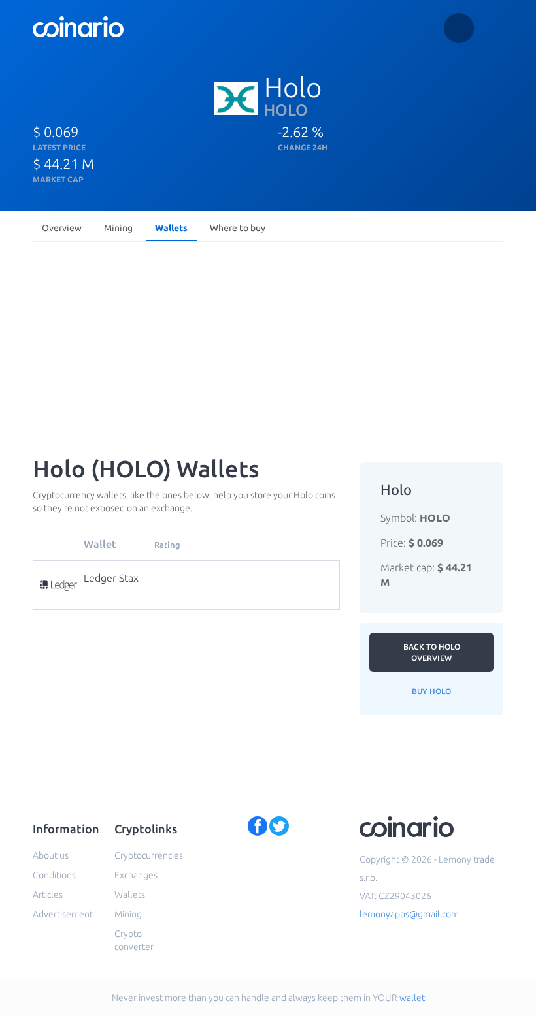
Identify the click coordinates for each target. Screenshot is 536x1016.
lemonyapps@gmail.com (409, 914)
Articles (48, 894)
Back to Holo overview (431, 652)
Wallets (171, 228)
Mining (118, 228)
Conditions (54, 875)
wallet (412, 997)
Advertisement (63, 914)
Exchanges (136, 875)
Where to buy (237, 228)
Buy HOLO (431, 691)
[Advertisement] (268, 344)
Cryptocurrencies (148, 855)
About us (51, 855)
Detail (189, 577)
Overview (62, 228)
